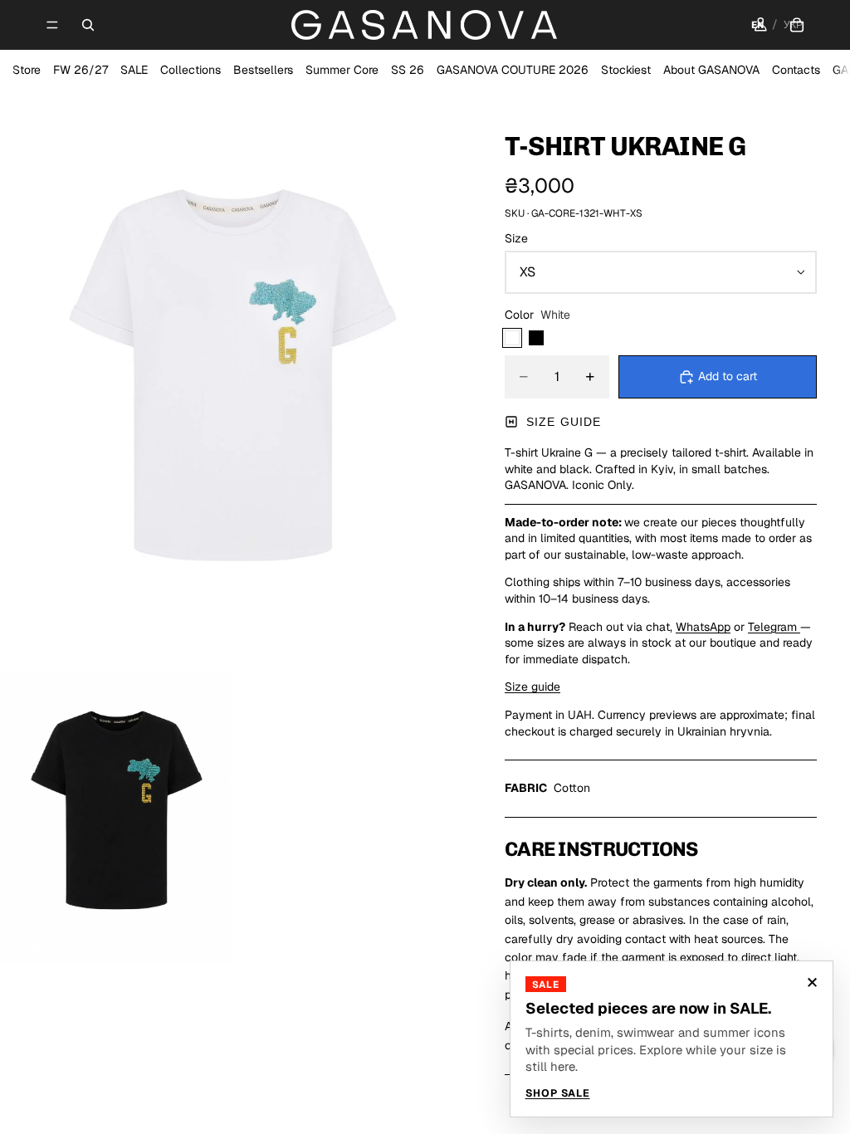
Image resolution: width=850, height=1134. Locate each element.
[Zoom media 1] (232, 381)
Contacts (796, 69)
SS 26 (407, 69)
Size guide (563, 421)
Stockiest (626, 69)
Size (516, 238)
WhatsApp (703, 626)
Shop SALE (557, 1094)
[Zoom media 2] (116, 817)
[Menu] (52, 25)
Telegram (774, 626)
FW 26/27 (80, 69)
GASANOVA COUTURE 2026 (513, 69)
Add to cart (727, 376)
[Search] (88, 25)
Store (26, 69)
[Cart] (797, 25)
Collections (190, 69)
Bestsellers (263, 69)
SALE (134, 69)
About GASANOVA (711, 69)
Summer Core (342, 69)
